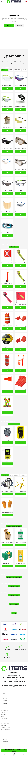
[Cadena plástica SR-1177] (7, 339)
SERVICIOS (5, 698)
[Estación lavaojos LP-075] (7, 555)
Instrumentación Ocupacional (14, 424)
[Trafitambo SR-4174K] (7, 318)
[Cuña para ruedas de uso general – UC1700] (21, 318)
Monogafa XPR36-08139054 (7, 232)
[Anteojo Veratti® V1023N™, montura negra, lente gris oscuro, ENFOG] (7, 183)
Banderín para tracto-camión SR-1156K (7, 389)
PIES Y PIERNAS (4, 721)
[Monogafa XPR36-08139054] (7, 225)
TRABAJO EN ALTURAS (5, 727)
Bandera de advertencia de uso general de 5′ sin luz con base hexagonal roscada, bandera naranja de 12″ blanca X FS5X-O (7, 262)
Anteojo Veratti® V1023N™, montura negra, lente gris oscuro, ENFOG (7, 190)
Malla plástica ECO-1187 (21, 368)
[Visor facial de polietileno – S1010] (21, 99)
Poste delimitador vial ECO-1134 (7, 283)
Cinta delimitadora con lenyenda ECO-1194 (20, 283)
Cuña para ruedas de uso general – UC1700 (20, 326)
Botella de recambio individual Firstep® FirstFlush (20, 542)
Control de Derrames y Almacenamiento (14, 577)
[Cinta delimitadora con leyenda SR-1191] (7, 297)
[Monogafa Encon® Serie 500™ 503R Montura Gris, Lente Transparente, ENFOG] (21, 162)
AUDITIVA (3, 712)
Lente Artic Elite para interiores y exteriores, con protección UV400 (7, 169)
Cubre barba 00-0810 (7, 127)
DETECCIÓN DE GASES (5, 729)
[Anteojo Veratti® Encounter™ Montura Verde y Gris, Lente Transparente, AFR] (7, 99)
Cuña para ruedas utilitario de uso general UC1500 (20, 347)
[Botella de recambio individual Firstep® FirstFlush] (21, 534)
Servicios (14, 613)
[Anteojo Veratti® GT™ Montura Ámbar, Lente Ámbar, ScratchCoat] (21, 120)
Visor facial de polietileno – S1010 (20, 106)
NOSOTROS (5, 700)
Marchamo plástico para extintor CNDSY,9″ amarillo (20, 491)
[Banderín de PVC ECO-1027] (21, 297)
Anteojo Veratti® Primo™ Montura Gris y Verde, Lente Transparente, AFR (20, 190)
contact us (19, 25)
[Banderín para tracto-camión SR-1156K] (7, 381)
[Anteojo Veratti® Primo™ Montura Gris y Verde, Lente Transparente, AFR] (21, 183)
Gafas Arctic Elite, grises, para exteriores (20, 211)
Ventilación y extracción (14, 604)
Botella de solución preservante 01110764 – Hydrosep (7, 542)
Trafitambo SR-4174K (7, 326)
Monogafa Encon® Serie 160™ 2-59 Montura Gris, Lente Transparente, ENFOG (20, 148)
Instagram (6, 741)
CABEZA (3, 716)
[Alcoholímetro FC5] (21, 432)
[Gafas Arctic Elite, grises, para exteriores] (21, 204)
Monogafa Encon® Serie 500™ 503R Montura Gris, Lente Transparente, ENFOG (20, 169)
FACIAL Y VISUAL (4, 710)
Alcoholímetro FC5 (21, 440)
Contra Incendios (5, 475)
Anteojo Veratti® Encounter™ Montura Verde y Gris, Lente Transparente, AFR (7, 106)
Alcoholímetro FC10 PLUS (7, 461)
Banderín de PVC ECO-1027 (20, 305)
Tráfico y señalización (14, 246)
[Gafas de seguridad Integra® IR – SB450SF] (7, 141)
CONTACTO (5, 703)
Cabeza (10, 69)
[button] (26, 2)
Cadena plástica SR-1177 (7, 347)
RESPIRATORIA (4, 714)
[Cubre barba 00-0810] (7, 120)
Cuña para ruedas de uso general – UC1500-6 (20, 389)
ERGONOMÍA (3, 725)
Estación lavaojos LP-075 (7, 563)
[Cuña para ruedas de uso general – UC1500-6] (21, 381)
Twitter (5, 739)
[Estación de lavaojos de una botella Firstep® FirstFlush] (21, 555)
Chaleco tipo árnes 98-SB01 (7, 410)
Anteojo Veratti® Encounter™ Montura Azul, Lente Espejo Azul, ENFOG (20, 85)
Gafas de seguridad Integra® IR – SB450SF (7, 148)
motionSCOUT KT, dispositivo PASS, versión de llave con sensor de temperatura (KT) (7, 440)
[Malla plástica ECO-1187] (21, 360)
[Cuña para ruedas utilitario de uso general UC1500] (21, 339)
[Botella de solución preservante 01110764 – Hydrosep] (7, 534)
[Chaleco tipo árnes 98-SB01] (7, 402)
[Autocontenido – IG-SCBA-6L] (7, 483)
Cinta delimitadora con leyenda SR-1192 (20, 262)
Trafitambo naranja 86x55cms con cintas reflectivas (7, 368)
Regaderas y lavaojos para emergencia (14, 526)
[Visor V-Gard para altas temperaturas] (7, 204)
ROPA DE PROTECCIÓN (5, 723)
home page (8, 25)
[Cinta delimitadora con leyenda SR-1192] (21, 255)
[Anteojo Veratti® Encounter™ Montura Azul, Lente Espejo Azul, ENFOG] (21, 78)
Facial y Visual (4, 69)
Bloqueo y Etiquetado (14, 475)
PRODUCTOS (5, 696)
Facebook (6, 737)
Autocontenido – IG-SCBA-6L (7, 491)
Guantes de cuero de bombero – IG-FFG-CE (7, 512)
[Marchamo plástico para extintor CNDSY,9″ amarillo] (21, 483)
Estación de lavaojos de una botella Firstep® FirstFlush (20, 563)
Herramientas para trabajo (14, 586)
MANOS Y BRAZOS (5, 719)
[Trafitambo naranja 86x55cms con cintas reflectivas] (7, 360)
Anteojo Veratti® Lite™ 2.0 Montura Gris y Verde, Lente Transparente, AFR (7, 85)
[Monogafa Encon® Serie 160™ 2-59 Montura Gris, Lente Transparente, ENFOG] (21, 141)
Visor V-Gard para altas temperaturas (7, 211)
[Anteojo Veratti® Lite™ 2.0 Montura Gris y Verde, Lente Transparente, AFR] (7, 78)
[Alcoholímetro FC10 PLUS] (7, 453)
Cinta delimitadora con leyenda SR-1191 (7, 305)
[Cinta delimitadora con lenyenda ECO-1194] (21, 276)
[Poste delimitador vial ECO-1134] (7, 276)
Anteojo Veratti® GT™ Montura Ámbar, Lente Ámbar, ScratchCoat (20, 127)
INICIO (4, 693)
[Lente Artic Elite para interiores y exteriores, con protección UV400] (7, 162)
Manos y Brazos (17, 69)
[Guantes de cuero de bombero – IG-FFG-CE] (7, 504)
